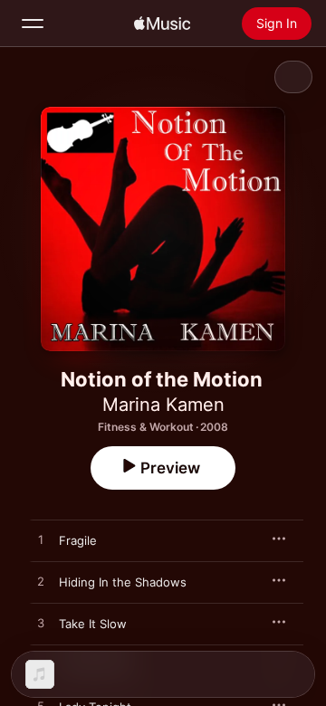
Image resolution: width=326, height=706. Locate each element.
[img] (162, 23)
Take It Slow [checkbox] (93, 623)
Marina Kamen (163, 404)
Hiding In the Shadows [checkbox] (123, 582)
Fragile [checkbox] (78, 540)
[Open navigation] (33, 23)
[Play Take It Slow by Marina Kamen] (41, 623)
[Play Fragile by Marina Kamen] (41, 540)
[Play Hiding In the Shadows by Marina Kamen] (41, 582)
